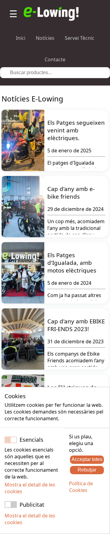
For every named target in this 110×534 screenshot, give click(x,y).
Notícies (45, 38)
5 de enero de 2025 (69, 150)
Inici (20, 38)
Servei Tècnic (79, 38)
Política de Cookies (81, 487)
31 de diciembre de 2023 (75, 341)
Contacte (55, 59)
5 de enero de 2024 (69, 283)
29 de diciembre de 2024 (75, 209)
